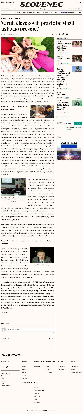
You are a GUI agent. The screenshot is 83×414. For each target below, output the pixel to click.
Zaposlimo (4, 388)
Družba (38, 12)
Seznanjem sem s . (74, 128)
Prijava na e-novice (10, 2)
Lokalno (24, 12)
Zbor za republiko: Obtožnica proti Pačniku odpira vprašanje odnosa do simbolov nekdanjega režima (63, 77)
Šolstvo (17, 18)
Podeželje (72, 369)
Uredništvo (66, 89)
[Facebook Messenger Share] (59, 34)
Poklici (47, 369)
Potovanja (36, 393)
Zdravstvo (24, 378)
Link (69, 150)
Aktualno (17, 12)
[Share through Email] (66, 34)
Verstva (24, 375)
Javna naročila (61, 366)
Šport (35, 399)
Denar (47, 366)
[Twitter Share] (56, 34)
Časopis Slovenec (5, 373)
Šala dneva (37, 396)
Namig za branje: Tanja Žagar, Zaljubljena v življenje (64, 46)
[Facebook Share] (52, 34)
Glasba (36, 387)
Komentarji (45, 12)
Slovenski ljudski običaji (76, 372)
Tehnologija (49, 372)
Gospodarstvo (31, 12)
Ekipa (2, 376)
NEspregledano (27, 383)
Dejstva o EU (37, 366)
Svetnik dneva (37, 402)
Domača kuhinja (74, 366)
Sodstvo (24, 369)
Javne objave (4, 381)
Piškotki (3, 383)
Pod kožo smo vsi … (39, 390)
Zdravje (56, 12)
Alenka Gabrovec (17, 35)
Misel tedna (61, 94)
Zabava (51, 12)
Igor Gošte (66, 53)
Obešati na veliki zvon (64, 59)
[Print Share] (63, 34)
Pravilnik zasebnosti (6, 385)
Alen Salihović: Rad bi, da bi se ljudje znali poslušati (63, 105)
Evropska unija (64, 12)
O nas (2, 378)
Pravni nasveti (61, 369)
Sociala (11, 18)
